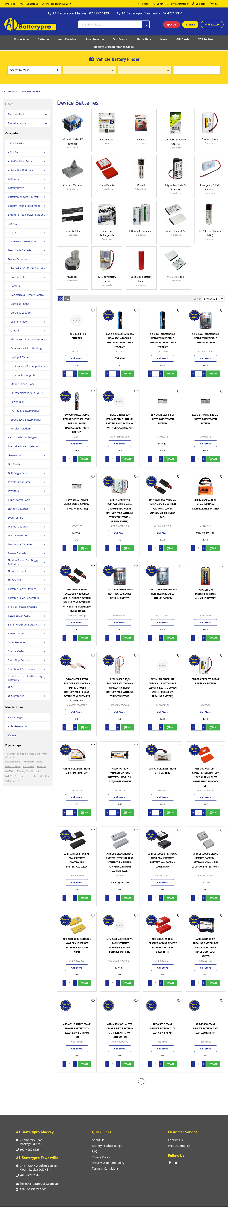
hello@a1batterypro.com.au (39, 1184)
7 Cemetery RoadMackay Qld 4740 (31, 1142)
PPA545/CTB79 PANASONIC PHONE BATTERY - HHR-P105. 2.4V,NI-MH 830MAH (119, 775)
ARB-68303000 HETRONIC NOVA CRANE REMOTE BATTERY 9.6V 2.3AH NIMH (77, 945)
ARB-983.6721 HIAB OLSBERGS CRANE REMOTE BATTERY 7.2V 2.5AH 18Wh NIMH (163, 945)
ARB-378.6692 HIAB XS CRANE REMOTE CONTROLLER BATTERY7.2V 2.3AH (76, 860)
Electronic (29, 761)
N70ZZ (8, 776)
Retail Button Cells (19, 615)
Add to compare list (93, 320)
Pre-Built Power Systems (22, 606)
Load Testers (15, 517)
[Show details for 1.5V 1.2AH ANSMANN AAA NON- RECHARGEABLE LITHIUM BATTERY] (163, 576)
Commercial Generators (22, 241)
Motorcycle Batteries (20, 544)
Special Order (16, 651)
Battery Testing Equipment (24, 205)
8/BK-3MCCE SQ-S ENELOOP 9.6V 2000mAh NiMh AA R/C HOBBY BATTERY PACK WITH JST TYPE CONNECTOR (119, 688)
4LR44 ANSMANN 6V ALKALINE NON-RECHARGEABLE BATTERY (205, 504)
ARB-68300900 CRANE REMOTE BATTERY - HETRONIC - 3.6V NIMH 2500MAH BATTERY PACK (205, 860)
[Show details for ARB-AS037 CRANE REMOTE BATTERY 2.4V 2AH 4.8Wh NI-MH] (163, 1010)
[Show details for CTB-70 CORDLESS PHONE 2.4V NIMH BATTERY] (205, 665)
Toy (35, 776)
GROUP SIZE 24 (12, 766)
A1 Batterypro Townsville (141, 13)
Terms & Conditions (105, 1168)
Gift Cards (14, 464)
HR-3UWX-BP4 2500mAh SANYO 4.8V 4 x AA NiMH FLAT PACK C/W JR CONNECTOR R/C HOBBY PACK (162, 508)
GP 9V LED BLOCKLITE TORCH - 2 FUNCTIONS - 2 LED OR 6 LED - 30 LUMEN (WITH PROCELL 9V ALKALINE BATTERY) (163, 688)
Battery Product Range (107, 1146)
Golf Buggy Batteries (20, 473)
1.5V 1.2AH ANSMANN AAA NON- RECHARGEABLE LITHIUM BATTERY (163, 594)
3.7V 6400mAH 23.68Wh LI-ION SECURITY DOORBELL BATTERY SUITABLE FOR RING (119, 945)
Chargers (13, 232)
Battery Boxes (16, 188)
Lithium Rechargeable (24, 375)
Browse (190, 24)
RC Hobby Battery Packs (25, 410)
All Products (10, 91)
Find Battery (212, 24)
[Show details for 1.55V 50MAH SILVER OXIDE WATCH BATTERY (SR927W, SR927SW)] (77, 486)
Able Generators (17, 726)
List (67, 298)
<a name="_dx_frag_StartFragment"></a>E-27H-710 (26, 755)
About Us (98, 1140)
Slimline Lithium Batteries (23, 624)
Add (86, 373)
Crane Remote (19, 321)
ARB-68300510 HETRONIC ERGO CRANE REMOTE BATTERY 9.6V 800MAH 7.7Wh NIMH (162, 860)
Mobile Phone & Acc (22, 384)
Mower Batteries (18, 553)
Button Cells (18, 277)
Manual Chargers (18, 526)
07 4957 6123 (99, 13)
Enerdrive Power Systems (23, 446)
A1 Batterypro (16, 717)
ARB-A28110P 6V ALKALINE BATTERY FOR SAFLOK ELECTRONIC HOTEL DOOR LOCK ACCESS (205, 947)
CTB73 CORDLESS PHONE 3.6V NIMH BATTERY (76, 770)
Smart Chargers (17, 633)
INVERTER (41, 766)
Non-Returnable (17, 571)
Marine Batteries (18, 535)
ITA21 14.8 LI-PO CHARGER (77, 336)
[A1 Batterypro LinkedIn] (178, 1162)
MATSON (9, 771)
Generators (14, 455)
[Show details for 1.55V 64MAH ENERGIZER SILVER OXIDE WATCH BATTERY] (205, 401)
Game (40, 761)
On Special (14, 580)
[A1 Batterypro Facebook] (172, 1162)
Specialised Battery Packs (26, 419)
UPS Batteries (16, 696)
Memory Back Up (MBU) (29, 771)
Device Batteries (17, 259)
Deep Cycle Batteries (20, 250)
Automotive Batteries (20, 170)
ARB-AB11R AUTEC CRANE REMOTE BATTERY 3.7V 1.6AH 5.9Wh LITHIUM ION (76, 1031)
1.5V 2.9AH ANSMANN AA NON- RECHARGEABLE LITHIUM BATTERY (205, 338)
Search (145, 24)
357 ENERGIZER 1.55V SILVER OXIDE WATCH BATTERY (162, 419)
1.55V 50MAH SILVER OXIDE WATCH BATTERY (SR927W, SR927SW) (76, 504)
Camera (15, 286)
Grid (60, 298)
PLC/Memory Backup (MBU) (27, 393)
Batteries (13, 179)
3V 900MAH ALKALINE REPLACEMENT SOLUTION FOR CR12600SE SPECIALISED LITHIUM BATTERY (76, 423)
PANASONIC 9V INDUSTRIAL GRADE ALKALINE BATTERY (205, 594)
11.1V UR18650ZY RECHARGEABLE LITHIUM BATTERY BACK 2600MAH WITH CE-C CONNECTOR (119, 421)
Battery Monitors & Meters (24, 197)
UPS (10, 687)
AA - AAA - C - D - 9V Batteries (28, 268)
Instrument (28, 766)
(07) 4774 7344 (30, 1175)
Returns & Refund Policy (108, 1163)
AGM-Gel (13, 152)
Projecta (19, 776)
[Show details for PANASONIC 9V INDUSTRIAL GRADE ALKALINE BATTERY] (205, 576)
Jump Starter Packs (19, 499)
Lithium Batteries (18, 508)
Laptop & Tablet (20, 357)
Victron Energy (12, 780)
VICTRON (44, 776)
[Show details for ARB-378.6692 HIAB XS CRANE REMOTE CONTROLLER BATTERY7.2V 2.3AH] (77, 840)
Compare (200, 3)
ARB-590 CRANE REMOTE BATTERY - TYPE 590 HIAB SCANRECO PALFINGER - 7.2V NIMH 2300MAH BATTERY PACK (119, 862)
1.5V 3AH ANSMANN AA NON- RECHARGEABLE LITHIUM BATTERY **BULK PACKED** (163, 340)
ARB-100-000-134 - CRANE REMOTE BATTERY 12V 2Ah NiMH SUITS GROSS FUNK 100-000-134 (205, 777)
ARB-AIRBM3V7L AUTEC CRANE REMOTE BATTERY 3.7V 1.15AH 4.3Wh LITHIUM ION (120, 1031)
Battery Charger (13, 761)
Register (145, 3)
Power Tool (17, 401)
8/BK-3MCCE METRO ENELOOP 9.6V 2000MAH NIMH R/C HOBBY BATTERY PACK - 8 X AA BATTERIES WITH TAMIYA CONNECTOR (77, 690)
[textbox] (114, 24)
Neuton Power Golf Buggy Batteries (23, 562)
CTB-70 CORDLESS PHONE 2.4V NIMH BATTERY (205, 681)
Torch (28, 776)
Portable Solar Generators (23, 597)
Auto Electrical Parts (20, 161)
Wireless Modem (21, 428)
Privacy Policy (101, 1157)
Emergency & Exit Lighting (26, 348)
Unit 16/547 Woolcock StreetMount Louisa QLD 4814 (39, 1168)
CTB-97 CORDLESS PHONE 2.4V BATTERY (162, 770)
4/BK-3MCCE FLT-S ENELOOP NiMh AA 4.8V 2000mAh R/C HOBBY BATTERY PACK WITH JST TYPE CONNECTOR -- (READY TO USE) (119, 510)
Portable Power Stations (22, 589)
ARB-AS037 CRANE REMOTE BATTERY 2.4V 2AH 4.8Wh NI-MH (162, 1028)
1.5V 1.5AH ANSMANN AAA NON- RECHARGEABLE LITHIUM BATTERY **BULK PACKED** (120, 340)
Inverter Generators (20, 482)
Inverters (13, 491)
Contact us (175, 1140)
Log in (160, 3)
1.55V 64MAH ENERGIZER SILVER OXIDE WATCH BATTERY (205, 419)
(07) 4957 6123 (30, 1150)
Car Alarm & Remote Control (27, 295)
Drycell (15, 330)
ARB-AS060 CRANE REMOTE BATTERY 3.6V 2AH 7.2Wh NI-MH (205, 1028)
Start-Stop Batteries (19, 660)
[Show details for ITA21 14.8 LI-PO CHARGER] (77, 320)
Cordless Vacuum (21, 312)
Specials (172, 24)
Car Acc (12, 223)
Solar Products (16, 642)
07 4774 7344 (172, 13)
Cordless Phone (20, 303)
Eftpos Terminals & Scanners (28, 339)
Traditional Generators (21, 669)
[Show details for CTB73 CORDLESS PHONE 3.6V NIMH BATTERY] (77, 755)
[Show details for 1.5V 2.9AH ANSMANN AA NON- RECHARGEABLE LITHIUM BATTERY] (205, 320)
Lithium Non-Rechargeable (27, 366)
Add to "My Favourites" (93, 310)
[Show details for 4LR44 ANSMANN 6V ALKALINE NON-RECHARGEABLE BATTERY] (205, 486)
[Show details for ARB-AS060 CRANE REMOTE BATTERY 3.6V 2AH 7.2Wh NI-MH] (205, 1010)
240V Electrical (16, 143)
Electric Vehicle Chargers (23, 437)
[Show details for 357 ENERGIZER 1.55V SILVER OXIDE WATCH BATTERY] (163, 401)
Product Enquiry (179, 1146)
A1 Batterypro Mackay (70, 13)
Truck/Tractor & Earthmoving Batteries (25, 678)
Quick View (93, 315)
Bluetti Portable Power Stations (26, 214)
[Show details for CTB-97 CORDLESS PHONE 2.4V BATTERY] (163, 755)
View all (12, 735)
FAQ (94, 1151)
